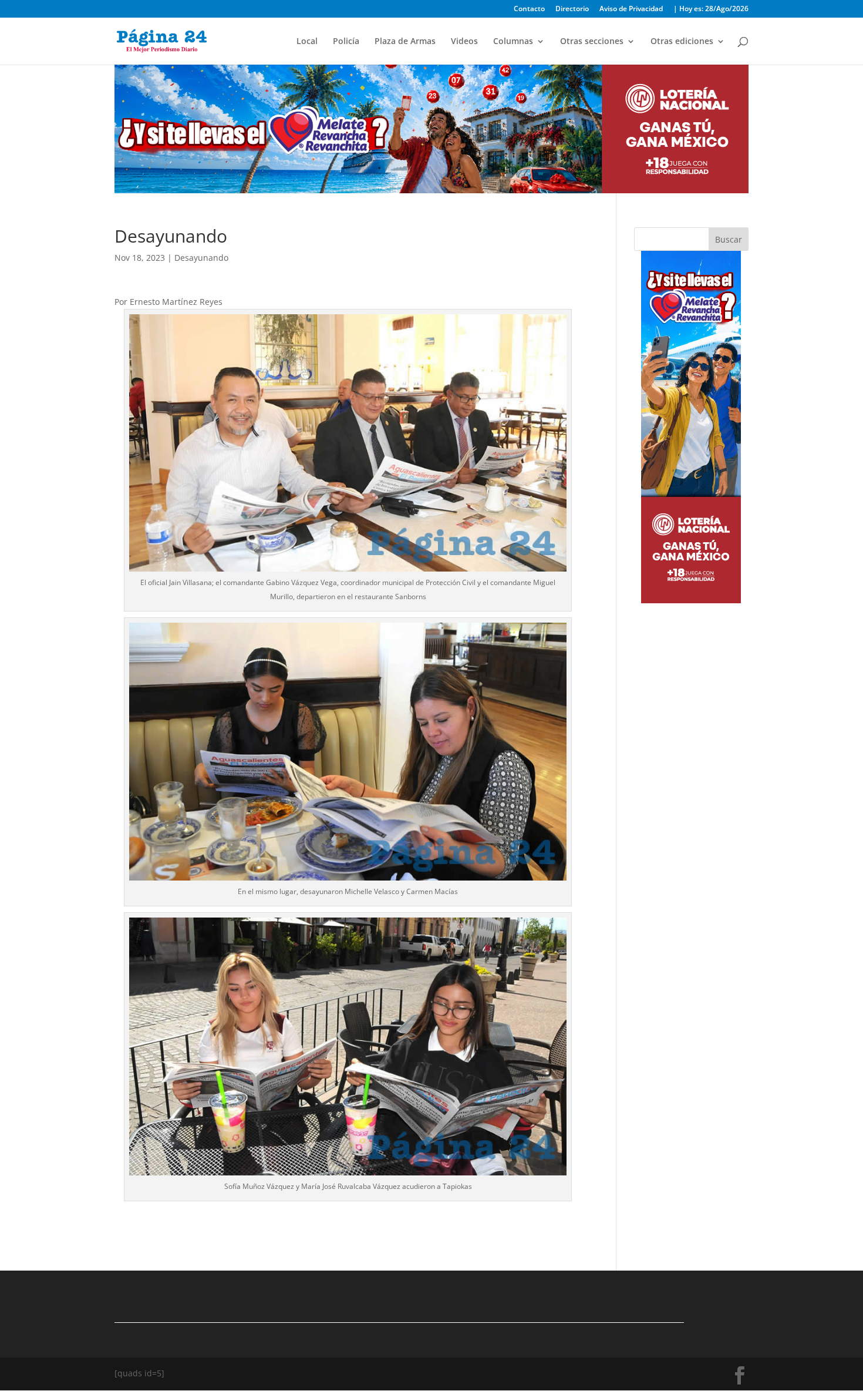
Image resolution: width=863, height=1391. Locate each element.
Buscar (728, 239)
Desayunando (201, 257)
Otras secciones (591, 41)
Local (307, 41)
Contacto (529, 9)
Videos (464, 41)
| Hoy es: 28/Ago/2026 (711, 9)
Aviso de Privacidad (631, 9)
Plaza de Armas (405, 41)
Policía (346, 41)
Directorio (572, 9)
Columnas (513, 41)
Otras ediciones (681, 41)
